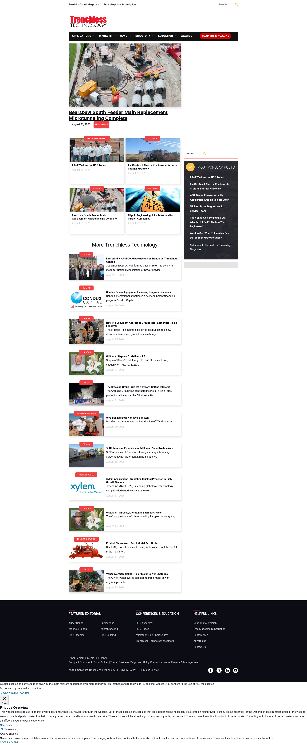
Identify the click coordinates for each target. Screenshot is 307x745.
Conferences (200, 635)
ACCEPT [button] (24, 693)
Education (165, 36)
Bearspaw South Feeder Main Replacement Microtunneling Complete (118, 115)
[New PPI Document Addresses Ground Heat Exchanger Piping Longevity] (86, 331)
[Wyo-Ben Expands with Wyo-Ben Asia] (86, 424)
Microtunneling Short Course (152, 635)
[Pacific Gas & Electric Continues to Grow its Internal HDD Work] (153, 150)
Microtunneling (109, 629)
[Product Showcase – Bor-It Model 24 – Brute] (86, 550)
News (123, 36)
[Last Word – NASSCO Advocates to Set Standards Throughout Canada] (86, 267)
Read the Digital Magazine (84, 5)
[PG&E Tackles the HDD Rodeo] (97, 150)
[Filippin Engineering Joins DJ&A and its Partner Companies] (153, 200)
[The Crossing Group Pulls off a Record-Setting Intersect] (86, 394)
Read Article (101, 124)
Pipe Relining (108, 635)
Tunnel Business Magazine (125, 662)
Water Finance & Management (181, 662)
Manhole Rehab (78, 629)
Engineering (107, 623)
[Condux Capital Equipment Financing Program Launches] (86, 299)
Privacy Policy (128, 670)
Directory (142, 36)
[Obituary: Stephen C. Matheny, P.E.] (86, 363)
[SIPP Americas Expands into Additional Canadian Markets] (86, 455)
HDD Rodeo (142, 629)
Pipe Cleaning (77, 635)
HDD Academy (144, 623)
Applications (81, 36)
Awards (186, 36)
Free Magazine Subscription (120, 5)
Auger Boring (76, 623)
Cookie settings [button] (9, 693)
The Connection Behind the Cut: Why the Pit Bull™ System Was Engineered (208, 222)
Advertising (199, 641)
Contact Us (199, 647)
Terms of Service (149, 670)
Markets (105, 36)
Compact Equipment (80, 662)
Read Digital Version (205, 623)
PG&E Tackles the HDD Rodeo (207, 177)
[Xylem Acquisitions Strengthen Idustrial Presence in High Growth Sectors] (86, 487)
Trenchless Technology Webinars (155, 641)
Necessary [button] (6, 725)
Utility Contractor (152, 662)
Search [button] (236, 5)
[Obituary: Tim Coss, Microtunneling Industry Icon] (86, 519)
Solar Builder (101, 662)
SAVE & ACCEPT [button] (9, 743)
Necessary (10, 729)
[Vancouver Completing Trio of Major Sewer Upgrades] (86, 581)
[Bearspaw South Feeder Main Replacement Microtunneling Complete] (125, 75)
